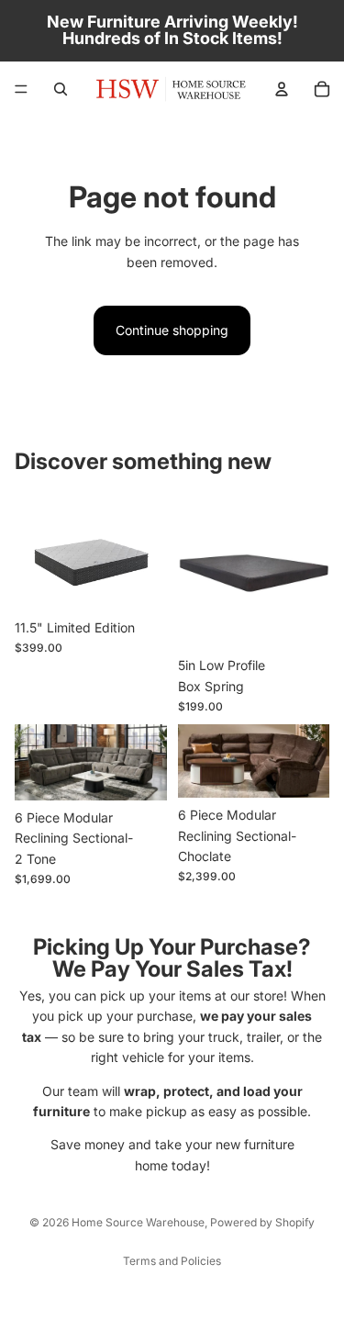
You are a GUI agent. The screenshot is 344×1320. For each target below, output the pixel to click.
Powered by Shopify (262, 1222)
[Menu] (21, 89)
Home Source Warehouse (138, 1222)
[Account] (281, 89)
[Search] (60, 89)
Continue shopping (172, 330)
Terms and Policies (172, 1261)
